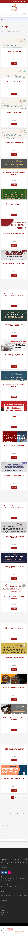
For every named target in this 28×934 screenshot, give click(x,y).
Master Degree (5, 816)
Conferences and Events (8, 811)
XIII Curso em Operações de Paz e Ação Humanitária (14, 657)
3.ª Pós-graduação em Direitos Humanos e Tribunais (14, 233)
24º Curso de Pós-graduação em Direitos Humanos (14, 718)
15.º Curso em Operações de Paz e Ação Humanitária (14, 385)
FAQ (2, 914)
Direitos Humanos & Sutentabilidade (14, 445)
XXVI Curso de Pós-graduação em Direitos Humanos (14, 476)
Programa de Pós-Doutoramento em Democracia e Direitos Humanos (14, 294)
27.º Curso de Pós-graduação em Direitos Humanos (14, 264)
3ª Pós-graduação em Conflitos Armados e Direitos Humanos (14, 567)
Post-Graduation (6, 822)
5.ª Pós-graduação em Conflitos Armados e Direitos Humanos (14, 203)
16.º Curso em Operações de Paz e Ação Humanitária (14, 173)
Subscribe (4, 900)
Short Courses (6, 825)
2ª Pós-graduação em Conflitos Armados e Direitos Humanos (14, 688)
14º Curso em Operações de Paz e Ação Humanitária (14, 536)
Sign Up (15, 1)
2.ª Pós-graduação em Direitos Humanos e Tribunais (14, 415)
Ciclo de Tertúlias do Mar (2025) (14, 142)
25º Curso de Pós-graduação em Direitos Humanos (14, 597)
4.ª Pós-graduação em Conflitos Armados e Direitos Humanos (14, 324)
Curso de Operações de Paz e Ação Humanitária (13, 813)
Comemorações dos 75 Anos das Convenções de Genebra (14, 355)
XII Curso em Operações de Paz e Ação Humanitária (14, 779)
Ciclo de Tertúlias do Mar (14, 51)
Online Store (4, 910)
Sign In (20, 1)
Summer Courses (6, 828)
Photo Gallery (4, 912)
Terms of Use (4, 917)
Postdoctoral (6, 819)
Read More (14, 63)
